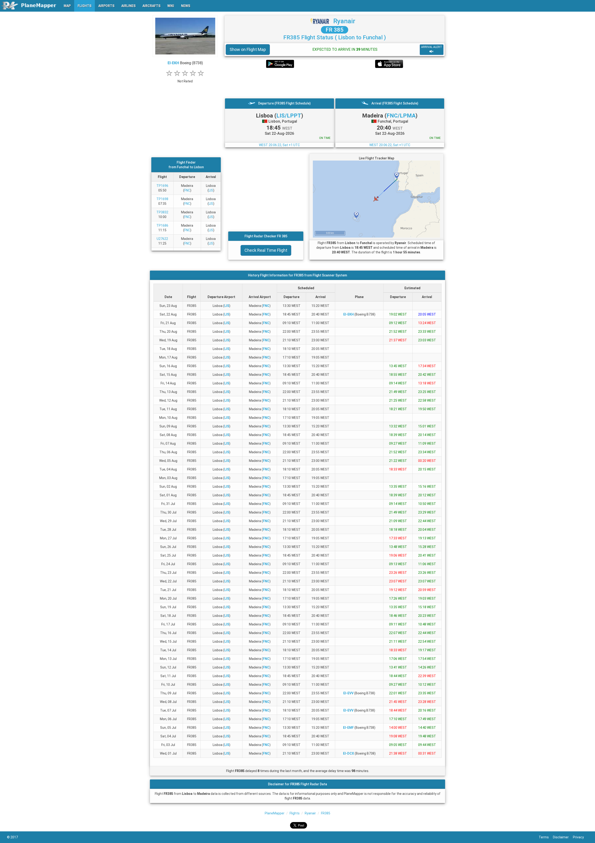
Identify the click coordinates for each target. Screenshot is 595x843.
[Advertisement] (334, 83)
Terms (546, 837)
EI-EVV (348, 693)
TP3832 (162, 212)
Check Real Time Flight (266, 250)
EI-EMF (348, 727)
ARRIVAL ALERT (431, 47)
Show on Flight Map (248, 49)
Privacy (580, 837)
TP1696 (162, 186)
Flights (295, 813)
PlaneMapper (274, 813)
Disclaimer (563, 837)
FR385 (325, 813)
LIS (211, 190)
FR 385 (335, 30)
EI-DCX (348, 753)
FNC (187, 190)
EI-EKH (173, 63)
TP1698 (162, 199)
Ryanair (344, 21)
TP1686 (162, 225)
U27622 (162, 239)
